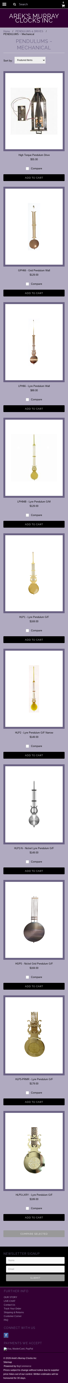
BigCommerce (24, 1366)
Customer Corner (13, 1316)
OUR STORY (10, 1297)
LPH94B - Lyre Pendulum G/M (34, 501)
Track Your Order (12, 1308)
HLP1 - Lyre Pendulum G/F (34, 617)
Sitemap (7, 1362)
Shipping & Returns (14, 1312)
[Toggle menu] (4, 4)
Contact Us (9, 1305)
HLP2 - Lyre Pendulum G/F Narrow (34, 732)
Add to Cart (34, 177)
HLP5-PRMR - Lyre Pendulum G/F (34, 1079)
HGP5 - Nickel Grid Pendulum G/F (34, 963)
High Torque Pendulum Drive (34, 155)
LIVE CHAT (9, 1301)
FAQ (6, 1320)
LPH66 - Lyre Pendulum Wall (34, 386)
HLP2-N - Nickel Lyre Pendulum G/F (34, 848)
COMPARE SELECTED (34, 1233)
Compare (36, 168)
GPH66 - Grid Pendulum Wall (34, 270)
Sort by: (8, 60)
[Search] (14, 4)
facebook (6, 1335)
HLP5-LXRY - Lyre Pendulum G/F (34, 1194)
